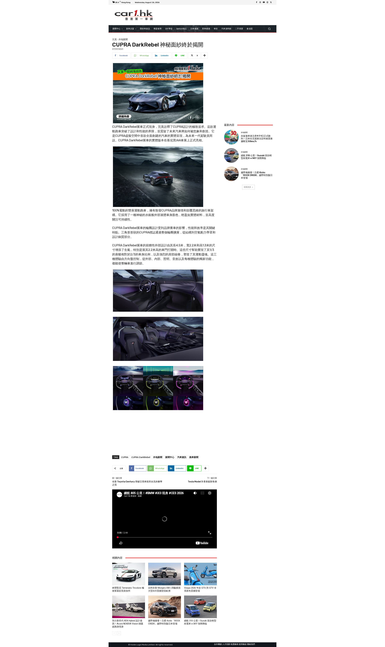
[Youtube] (264, 2)
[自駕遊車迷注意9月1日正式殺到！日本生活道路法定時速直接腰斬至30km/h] (231, 137)
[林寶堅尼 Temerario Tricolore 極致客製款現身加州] (128, 574)
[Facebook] (256, 2)
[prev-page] (114, 633)
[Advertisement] (248, 101)
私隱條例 (234, 644)
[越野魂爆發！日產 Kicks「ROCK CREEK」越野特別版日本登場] (164, 607)
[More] (204, 56)
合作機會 (218, 644)
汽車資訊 (181, 457)
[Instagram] (260, 2)
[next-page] (119, 633)
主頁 (114, 39)
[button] (269, 28)
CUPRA (124, 457)
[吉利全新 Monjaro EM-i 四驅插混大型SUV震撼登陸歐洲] (164, 574)
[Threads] (267, 2)
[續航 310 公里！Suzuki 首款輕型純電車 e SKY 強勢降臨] (200, 607)
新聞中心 (169, 457)
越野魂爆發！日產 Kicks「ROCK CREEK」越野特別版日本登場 (257, 175)
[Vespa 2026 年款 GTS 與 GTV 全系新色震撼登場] (200, 574)
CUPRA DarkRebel (140, 457)
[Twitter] (271, 2)
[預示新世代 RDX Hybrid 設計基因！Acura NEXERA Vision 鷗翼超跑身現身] (128, 607)
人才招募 (226, 644)
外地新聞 (123, 39)
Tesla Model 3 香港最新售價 (202, 481)
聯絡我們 (251, 644)
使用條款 (243, 644)
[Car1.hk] (133, 15)
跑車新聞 (193, 457)
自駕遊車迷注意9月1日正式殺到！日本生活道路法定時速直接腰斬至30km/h (257, 139)
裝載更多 (247, 187)
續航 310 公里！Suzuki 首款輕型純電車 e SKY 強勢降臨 (256, 157)
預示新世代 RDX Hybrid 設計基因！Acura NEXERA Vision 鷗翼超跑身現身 (127, 623)
